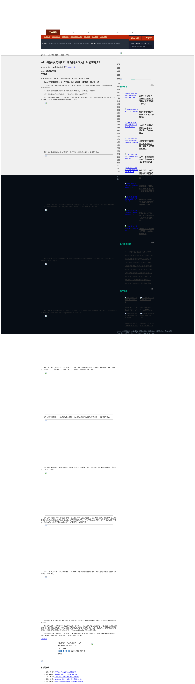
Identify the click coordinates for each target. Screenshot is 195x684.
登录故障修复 (61, 43)
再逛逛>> (44, 639)
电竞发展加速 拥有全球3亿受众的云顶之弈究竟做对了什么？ (146, 259)
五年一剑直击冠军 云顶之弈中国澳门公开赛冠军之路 (146, 159)
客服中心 (160, 331)
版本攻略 (112, 32)
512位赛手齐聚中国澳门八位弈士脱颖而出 (146, 114)
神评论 (73, 67)
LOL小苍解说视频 (118, 145)
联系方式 (151, 331)
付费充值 (148, 38)
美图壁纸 (126, 32)
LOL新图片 (117, 108)
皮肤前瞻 (110, 43)
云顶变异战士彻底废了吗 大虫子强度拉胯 (67, 677)
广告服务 (134, 331)
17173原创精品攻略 (117, 92)
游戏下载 (140, 43)
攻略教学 (65, 37)
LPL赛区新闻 (119, 104)
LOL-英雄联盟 (53, 55)
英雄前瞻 (104, 43)
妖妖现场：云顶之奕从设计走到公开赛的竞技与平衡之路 (144, 276)
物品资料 (47, 37)
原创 (62, 55)
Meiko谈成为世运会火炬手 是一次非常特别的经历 (142, 252)
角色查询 (86, 43)
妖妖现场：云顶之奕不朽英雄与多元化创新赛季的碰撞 (146, 188)
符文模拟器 (56, 37)
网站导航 (168, 331)
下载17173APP (63, 648)
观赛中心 (97, 32)
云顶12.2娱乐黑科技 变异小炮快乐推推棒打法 (68, 679)
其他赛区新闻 (119, 120)
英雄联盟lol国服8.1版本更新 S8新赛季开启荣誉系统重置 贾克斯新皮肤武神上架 (58, 24)
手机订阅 (68, 67)
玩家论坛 (141, 32)
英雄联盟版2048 (76, 37)
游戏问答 (68, 43)
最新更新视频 (118, 91)
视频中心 (68, 32)
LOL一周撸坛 (119, 154)
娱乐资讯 (87, 37)
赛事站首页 (119, 89)
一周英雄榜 (117, 121)
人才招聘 (126, 331)
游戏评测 (146, 43)
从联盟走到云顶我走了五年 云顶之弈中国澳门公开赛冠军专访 (146, 269)
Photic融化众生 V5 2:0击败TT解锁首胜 (66, 674)
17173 (43, 55)
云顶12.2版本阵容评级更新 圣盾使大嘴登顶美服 (69, 681)
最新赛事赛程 (119, 138)
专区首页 (53, 32)
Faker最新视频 (118, 107)
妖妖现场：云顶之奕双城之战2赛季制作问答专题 (146, 202)
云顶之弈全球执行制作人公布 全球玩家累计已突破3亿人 (144, 266)
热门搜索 (95, 37)
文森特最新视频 (118, 124)
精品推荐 (135, 38)
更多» (152, 85)
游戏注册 (134, 43)
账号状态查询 (78, 43)
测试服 (99, 43)
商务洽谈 (143, 331)
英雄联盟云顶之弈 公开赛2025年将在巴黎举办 (146, 231)
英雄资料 (82, 32)
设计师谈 (117, 43)
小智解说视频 (118, 164)
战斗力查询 (52, 43)
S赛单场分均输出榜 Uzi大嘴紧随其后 (66, 672)
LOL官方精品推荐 (117, 139)
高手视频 (103, 37)
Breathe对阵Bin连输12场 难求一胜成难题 (139, 255)
